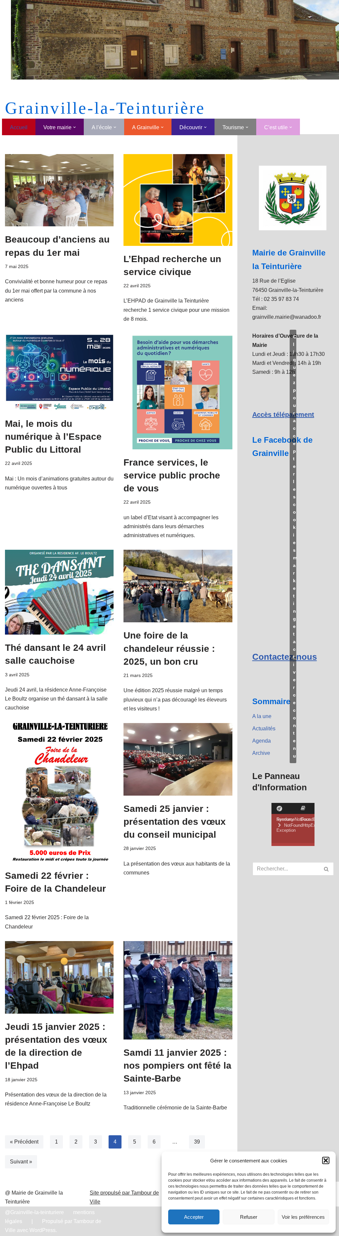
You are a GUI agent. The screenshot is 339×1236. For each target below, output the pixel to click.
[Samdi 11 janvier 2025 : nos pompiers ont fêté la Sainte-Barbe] (177, 990)
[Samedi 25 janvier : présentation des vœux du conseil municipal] (177, 759)
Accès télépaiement (283, 414)
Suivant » (21, 1161)
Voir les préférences (303, 1217)
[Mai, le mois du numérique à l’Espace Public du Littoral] (59, 372)
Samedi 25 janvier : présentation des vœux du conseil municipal (174, 822)
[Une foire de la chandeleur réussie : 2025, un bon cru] (177, 586)
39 (197, 1142)
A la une (261, 716)
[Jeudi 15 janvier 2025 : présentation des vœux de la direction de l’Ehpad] (59, 977)
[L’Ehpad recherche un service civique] (177, 200)
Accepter (194, 1217)
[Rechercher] (326, 869)
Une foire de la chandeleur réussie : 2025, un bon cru (169, 648)
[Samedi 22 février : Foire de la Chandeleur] (59, 793)
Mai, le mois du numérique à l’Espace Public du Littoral (53, 437)
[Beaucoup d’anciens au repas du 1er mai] (59, 190)
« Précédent (24, 1142)
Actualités (263, 728)
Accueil (18, 127)
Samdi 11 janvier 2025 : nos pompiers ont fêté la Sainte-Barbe (177, 1065)
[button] (325, 1160)
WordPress (42, 1230)
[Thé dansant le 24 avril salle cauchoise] (59, 592)
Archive (261, 753)
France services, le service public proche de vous (171, 475)
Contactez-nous (284, 656)
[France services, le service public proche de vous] (177, 391)
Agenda (261, 741)
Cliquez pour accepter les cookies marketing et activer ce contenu (294, 546)
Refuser (248, 1217)
